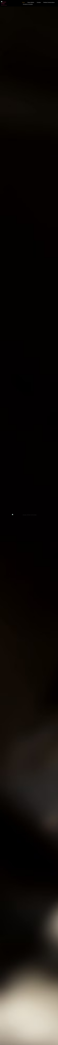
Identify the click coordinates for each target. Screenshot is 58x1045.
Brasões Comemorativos (49, 2)
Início (23, 2)
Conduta (39, 2)
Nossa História (31, 2)
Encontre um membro (28, 4)
